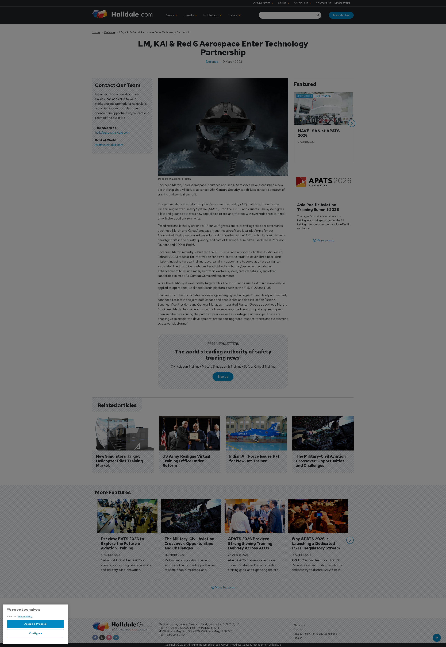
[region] (35, 624)
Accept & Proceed (35, 623)
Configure (35, 633)
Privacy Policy (25, 616)
